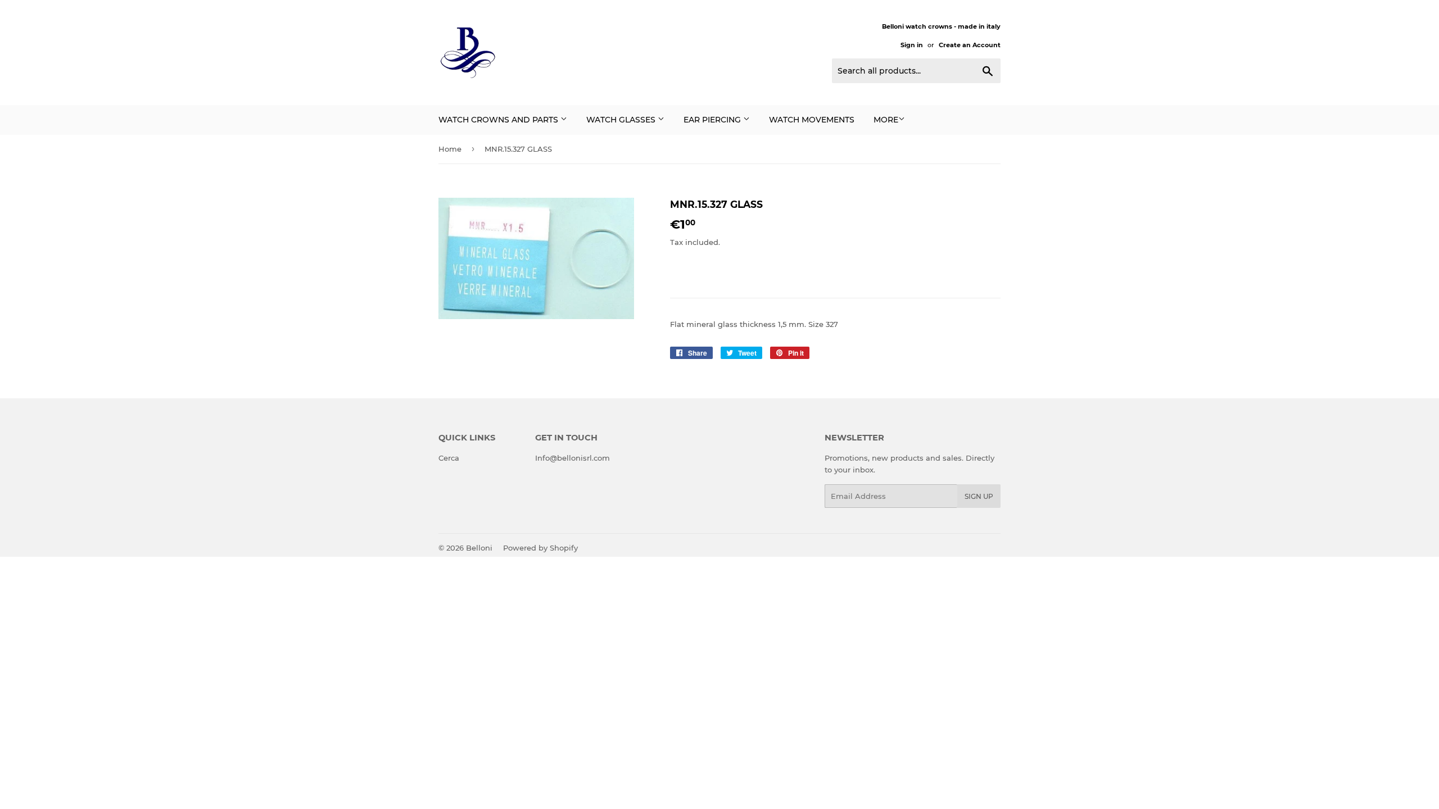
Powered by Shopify (540, 547)
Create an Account (970, 45)
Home (449, 148)
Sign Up (979, 496)
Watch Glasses (622, 120)
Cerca (448, 457)
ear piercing (713, 120)
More (886, 120)
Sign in (911, 45)
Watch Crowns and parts (499, 120)
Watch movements (811, 120)
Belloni (479, 547)
